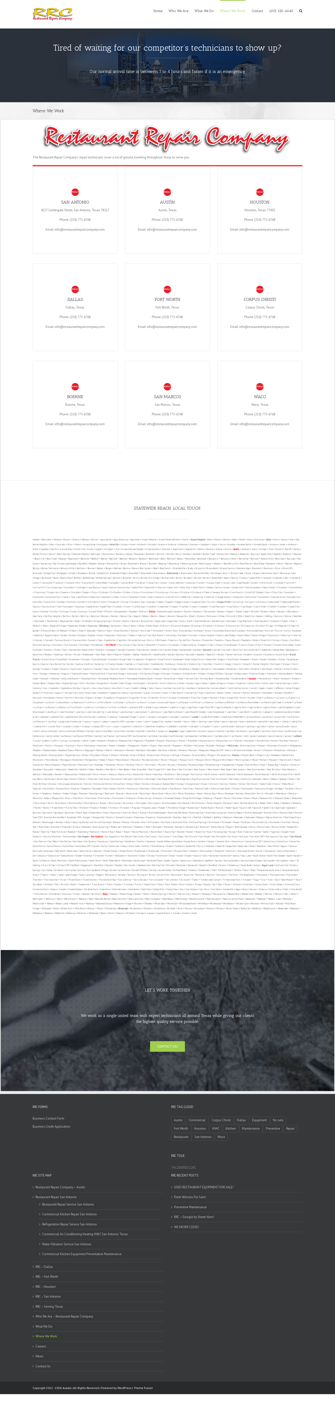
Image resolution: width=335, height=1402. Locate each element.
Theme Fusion (143, 1388)
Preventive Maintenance (190, 1207)
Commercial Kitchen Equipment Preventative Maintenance (82, 1254)
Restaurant (181, 1137)
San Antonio (202, 1137)
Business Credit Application (51, 1126)
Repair (290, 1128)
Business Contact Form (48, 1118)
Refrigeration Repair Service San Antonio (69, 1224)
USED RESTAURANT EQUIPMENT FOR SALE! (203, 1187)
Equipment (259, 1120)
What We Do (44, 1326)
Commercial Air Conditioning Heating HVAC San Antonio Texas (85, 1234)
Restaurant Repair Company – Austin (60, 1187)
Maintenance (251, 1128)
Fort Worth (181, 1128)
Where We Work (46, 1336)
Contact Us (43, 1366)
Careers (41, 1346)
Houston (200, 1128)
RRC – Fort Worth (47, 1277)
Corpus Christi (221, 1120)
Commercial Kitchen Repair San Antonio (69, 1214)
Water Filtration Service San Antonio (66, 1244)
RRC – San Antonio (48, 1296)
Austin (178, 1120)
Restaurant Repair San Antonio (56, 1197)
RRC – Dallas (44, 1267)
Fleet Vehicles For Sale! (190, 1197)
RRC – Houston (46, 1287)
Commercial (197, 1120)
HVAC (215, 1128)
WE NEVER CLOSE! (186, 1227)
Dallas (241, 1120)
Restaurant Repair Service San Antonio (68, 1204)
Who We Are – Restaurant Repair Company (64, 1316)
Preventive (273, 1128)
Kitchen (231, 1128)
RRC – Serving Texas (49, 1306)
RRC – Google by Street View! (194, 1217)
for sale (278, 1120)
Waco (221, 1137)
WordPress (124, 1388)
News (39, 1356)
